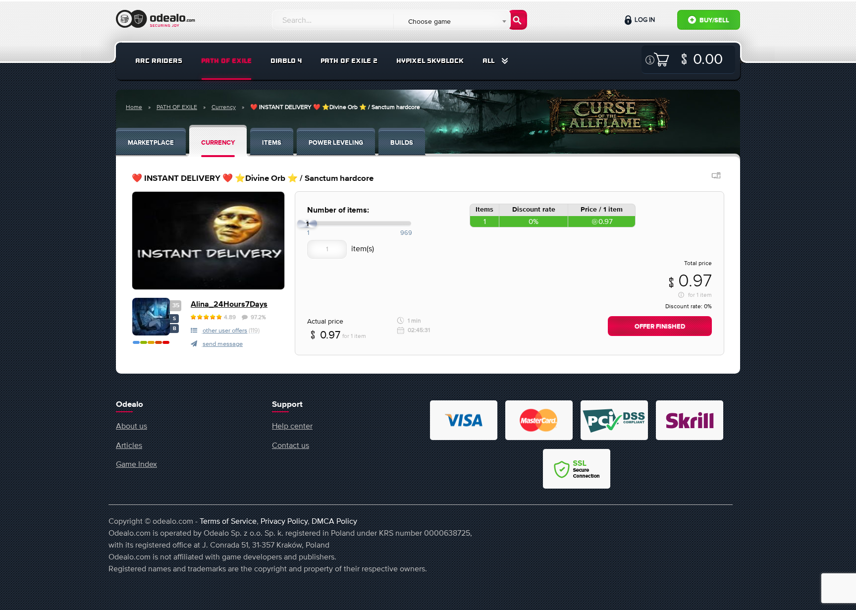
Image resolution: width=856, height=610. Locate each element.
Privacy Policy (284, 520)
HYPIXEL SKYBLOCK (430, 60)
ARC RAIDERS (158, 60)
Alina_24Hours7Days (229, 304)
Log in (644, 19)
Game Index (136, 463)
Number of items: (338, 210)
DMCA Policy (334, 520)
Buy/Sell (713, 20)
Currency (224, 107)
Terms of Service (228, 520)
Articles (129, 445)
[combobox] (451, 21)
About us (131, 425)
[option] (208, 240)
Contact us (290, 445)
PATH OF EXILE (226, 60)
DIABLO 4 (286, 60)
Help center (292, 425)
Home (134, 107)
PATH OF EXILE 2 (349, 60)
